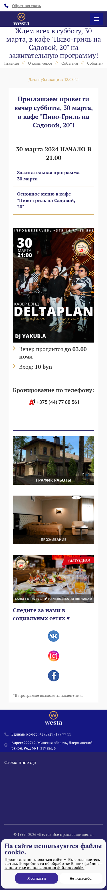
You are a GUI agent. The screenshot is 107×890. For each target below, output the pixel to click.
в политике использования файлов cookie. (44, 867)
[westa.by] (21, 19)
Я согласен (36, 878)
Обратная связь (26, 5)
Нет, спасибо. (81, 878)
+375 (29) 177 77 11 (55, 734)
